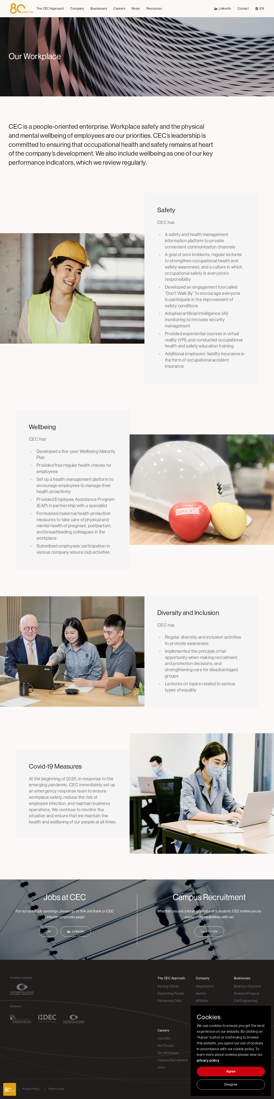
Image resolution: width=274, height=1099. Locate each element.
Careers (119, 8)
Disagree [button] (230, 1084)
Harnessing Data (169, 1001)
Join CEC (164, 1038)
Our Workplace (168, 1053)
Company (77, 8)
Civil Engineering (246, 1001)
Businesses (98, 8)
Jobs (161, 1067)
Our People (165, 1046)
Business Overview (247, 986)
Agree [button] (230, 1071)
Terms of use (56, 1088)
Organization (205, 986)
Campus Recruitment (172, 1060)
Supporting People (170, 993)
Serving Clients (168, 986)
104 (48, 931)
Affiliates (202, 1001)
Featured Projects (247, 993)
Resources (154, 8)
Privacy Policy (31, 1088)
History (201, 993)
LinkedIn (78, 931)
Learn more (209, 931)
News (136, 8)
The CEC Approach (50, 8)
